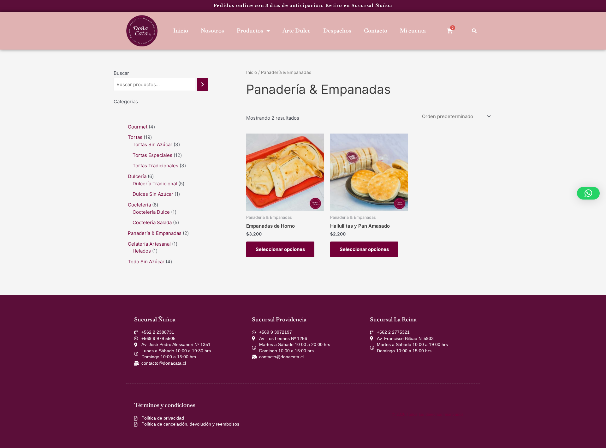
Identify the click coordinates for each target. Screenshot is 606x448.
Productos (250, 30)
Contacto (375, 30)
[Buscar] (202, 84)
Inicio (180, 30)
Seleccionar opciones (280, 249)
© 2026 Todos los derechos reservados (428, 414)
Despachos (337, 30)
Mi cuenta (413, 30)
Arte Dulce (296, 30)
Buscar (121, 73)
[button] (588, 193)
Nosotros (212, 30)
